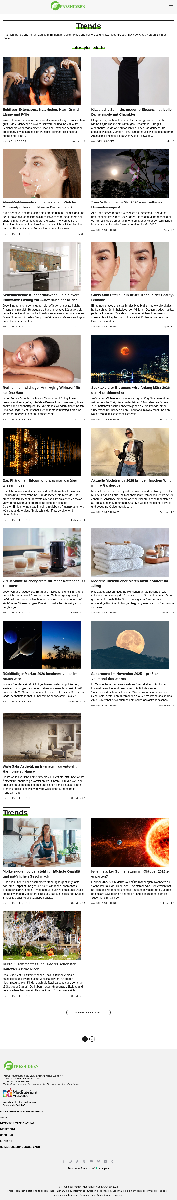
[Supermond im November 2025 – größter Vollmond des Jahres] (132, 645)
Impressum (7, 1129)
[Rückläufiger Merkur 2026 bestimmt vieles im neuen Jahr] (44, 645)
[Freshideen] (67, 7)
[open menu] (171, 7)
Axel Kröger (16, 141)
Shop (3, 1117)
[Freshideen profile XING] (112, 1161)
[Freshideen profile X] (99, 1161)
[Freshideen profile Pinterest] (84, 1161)
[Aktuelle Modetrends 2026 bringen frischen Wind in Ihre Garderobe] (132, 452)
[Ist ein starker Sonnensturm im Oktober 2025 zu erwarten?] (132, 842)
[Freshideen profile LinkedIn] (106, 1161)
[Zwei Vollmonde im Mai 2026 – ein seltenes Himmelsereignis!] (132, 173)
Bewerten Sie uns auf (81, 1168)
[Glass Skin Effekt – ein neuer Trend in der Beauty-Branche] (132, 266)
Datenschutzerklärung (17, 1123)
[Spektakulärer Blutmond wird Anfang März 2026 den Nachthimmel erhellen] (132, 359)
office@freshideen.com (24, 1102)
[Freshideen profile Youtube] (92, 1161)
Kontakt (6, 1141)
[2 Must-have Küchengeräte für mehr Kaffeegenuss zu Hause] (44, 552)
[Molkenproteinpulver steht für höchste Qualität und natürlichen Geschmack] (44, 842)
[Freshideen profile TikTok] (77, 1161)
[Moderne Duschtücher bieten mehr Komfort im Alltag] (132, 552)
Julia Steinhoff (19, 234)
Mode (99, 47)
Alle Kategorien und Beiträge (21, 1111)
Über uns (6, 1135)
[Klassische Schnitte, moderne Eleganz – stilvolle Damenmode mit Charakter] (132, 81)
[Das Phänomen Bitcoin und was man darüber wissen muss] (44, 452)
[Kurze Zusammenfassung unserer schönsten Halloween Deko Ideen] (44, 935)
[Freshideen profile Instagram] (70, 1161)
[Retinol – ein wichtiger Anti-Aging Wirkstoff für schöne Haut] (44, 359)
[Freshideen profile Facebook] (64, 1161)
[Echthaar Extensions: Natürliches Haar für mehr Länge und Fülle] (44, 81)
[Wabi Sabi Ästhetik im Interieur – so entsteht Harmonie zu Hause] (44, 737)
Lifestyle (81, 47)
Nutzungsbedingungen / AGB (20, 1146)
